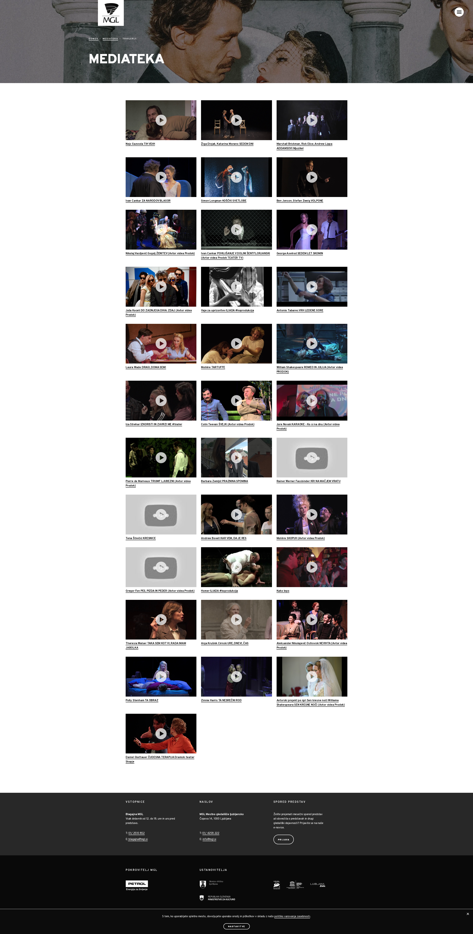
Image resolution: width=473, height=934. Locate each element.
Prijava (284, 839)
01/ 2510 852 (136, 833)
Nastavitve (236, 926)
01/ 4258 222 (210, 833)
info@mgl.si (209, 839)
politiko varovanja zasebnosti (292, 916)
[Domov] (106, 13)
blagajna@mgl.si (138, 839)
